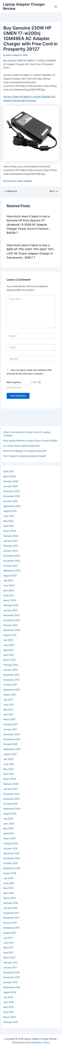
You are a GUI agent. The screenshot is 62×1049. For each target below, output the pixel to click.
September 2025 (11, 506)
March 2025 (9, 531)
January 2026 (10, 486)
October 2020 (10, 744)
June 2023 (8, 585)
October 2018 (10, 863)
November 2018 (11, 858)
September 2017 (11, 927)
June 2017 (8, 942)
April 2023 (8, 595)
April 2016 (8, 1012)
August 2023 (10, 575)
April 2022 (8, 655)
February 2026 (10, 481)
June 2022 (8, 645)
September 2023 (11, 570)
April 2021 (8, 714)
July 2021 (8, 699)
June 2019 (8, 823)
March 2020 (9, 779)
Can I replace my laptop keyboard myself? (24, 456)
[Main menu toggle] (56, 6)
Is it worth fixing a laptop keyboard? (21, 445)
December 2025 (11, 491)
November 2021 (11, 679)
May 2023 (8, 590)
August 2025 (10, 511)
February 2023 (10, 605)
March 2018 (9, 898)
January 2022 (10, 670)
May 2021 (8, 709)
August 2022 (10, 635)
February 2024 (10, 545)
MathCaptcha (18, 387)
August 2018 (9, 873)
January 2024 (10, 550)
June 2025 (8, 516)
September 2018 (11, 868)
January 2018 (10, 908)
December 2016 (11, 972)
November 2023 (11, 560)
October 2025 (10, 501)
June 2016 (8, 1002)
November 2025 (11, 496)
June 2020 (8, 764)
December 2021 (11, 674)
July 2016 (8, 997)
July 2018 (8, 878)
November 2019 (11, 799)
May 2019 (8, 828)
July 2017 (8, 937)
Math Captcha (14, 382)
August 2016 (9, 992)
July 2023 (8, 580)
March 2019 (9, 838)
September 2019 (11, 808)
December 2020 (11, 734)
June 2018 (8, 883)
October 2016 (10, 982)
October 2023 (10, 565)
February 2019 (10, 843)
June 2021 (8, 704)
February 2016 (10, 1022)
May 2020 (8, 769)
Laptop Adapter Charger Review (24, 6)
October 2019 (10, 803)
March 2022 (9, 660)
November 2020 (11, 739)
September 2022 (11, 630)
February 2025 (10, 536)
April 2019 (8, 833)
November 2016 (11, 977)
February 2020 (10, 784)
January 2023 (10, 610)
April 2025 (8, 526)
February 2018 (10, 903)
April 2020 (8, 774)
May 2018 (8, 888)
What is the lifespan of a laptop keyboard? (24, 451)
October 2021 (10, 684)
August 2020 (10, 754)
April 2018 (8, 893)
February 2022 (10, 665)
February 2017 (10, 962)
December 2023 (11, 555)
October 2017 (10, 922)
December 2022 (11, 615)
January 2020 (10, 789)
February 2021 (10, 724)
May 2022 (8, 650)
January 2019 (10, 848)
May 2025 (8, 521)
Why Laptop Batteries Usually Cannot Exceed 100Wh (30, 440)
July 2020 (8, 759)
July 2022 (8, 640)
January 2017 (10, 967)
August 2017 (9, 932)
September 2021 (11, 689)
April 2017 (8, 952)
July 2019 (8, 818)
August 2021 (9, 694)
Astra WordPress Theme (37, 1042)
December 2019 (11, 794)
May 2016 (8, 1007)
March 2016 (9, 1017)
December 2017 (11, 913)
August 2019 (9, 813)
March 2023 (9, 600)
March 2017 (9, 957)
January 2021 (10, 729)
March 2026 (9, 476)
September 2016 (11, 987)
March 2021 (9, 719)
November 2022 (11, 620)
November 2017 (11, 917)
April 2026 (8, 471)
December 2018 (11, 853)
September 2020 (11, 749)
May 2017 (8, 947)
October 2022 (10, 625)
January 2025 (10, 540)
